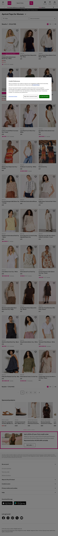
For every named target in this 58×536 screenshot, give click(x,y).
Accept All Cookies (44, 96)
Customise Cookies (13, 96)
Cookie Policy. (36, 85)
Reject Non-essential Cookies (30, 96)
